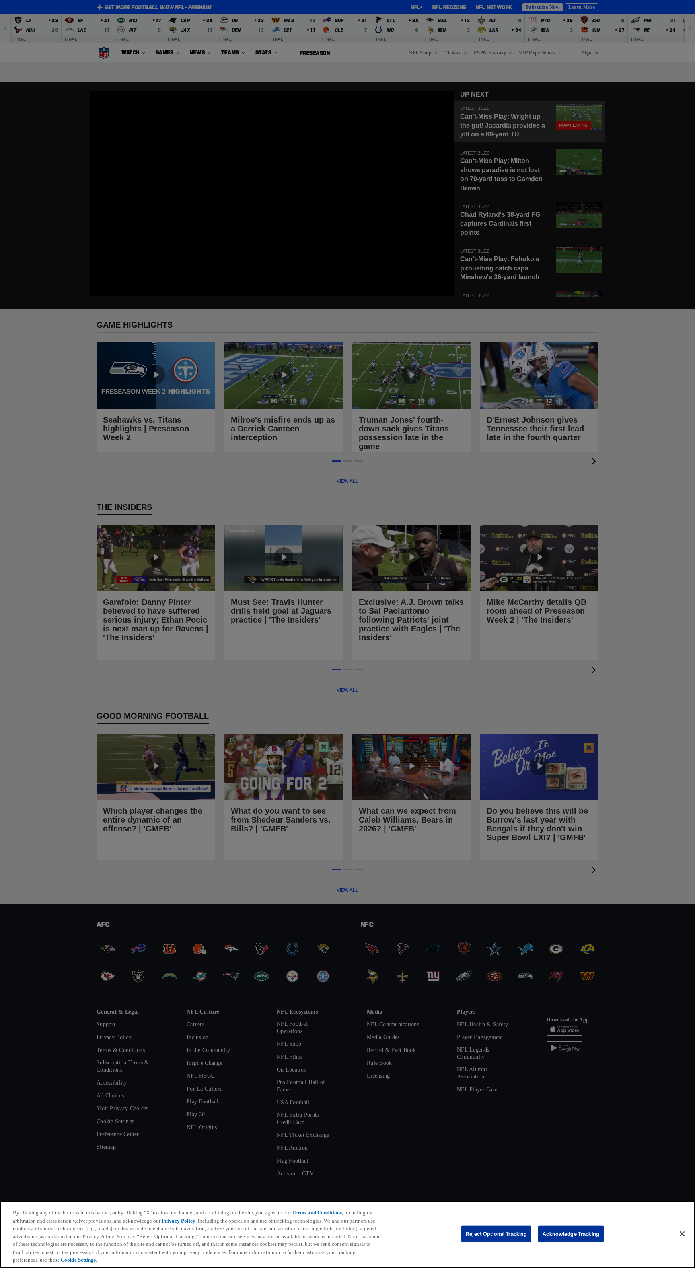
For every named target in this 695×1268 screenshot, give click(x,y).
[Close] (682, 1234)
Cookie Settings (140, 1259)
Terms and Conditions (323, 1212)
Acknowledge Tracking (571, 1233)
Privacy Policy (192, 1220)
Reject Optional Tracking (496, 1233)
